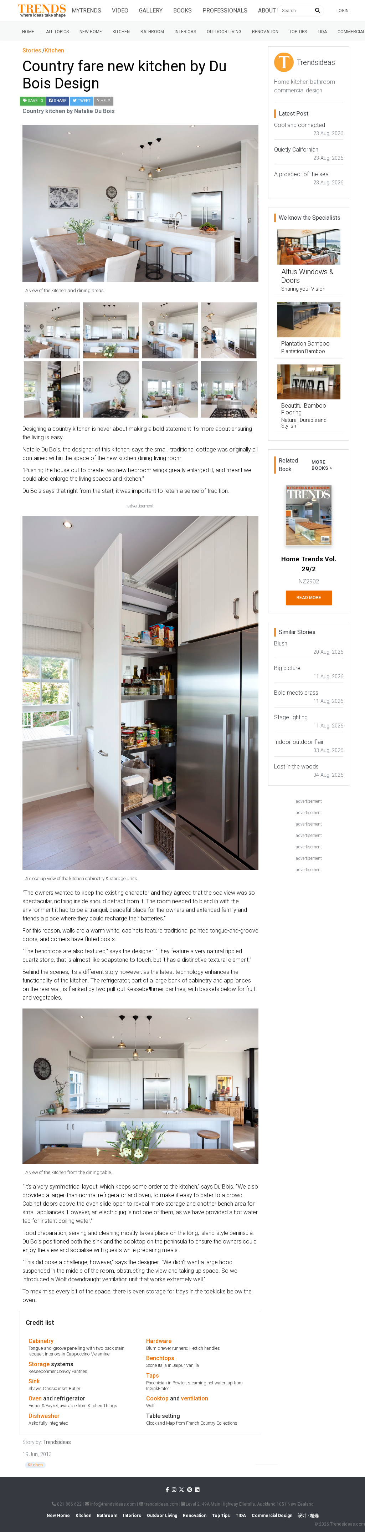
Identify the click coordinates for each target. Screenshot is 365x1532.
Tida (322, 31)
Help (104, 100)
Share (59, 100)
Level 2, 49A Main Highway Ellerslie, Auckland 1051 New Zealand (249, 1504)
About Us (271, 10)
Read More (309, 597)
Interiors (185, 31)
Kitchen (121, 31)
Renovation (265, 31)
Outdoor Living (224, 31)
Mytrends (86, 10)
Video (120, 10)
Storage (39, 1364)
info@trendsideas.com (112, 1504)
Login (342, 10)
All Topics (57, 31)
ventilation (194, 1398)
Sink (34, 1381)
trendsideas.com (160, 1504)
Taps (152, 1375)
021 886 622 (69, 1504)
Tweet (84, 100)
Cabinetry (41, 1341)
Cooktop (157, 1398)
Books (182, 10)
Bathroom (152, 31)
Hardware (158, 1341)
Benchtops (160, 1358)
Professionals (224, 10)
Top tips (298, 31)
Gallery (151, 10)
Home (28, 31)
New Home (90, 31)
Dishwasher (44, 1416)
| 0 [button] (35, 100)
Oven (35, 1398)
